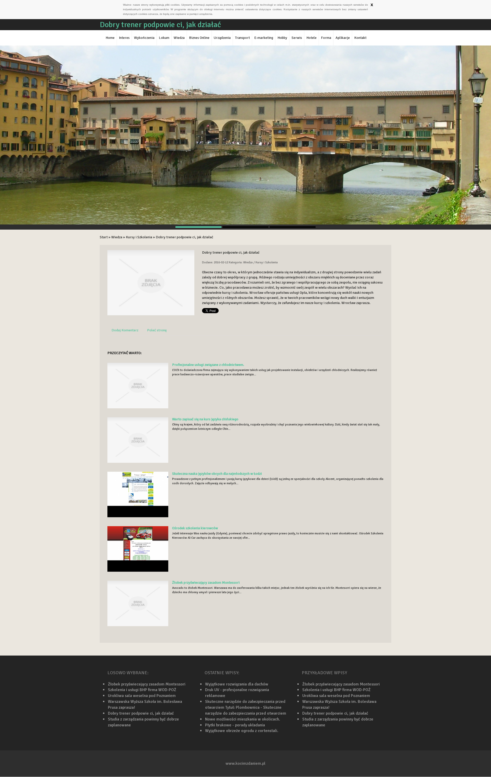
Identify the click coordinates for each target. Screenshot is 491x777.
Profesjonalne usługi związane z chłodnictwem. (208, 365)
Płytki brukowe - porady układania (235, 725)
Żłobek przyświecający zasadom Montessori (206, 582)
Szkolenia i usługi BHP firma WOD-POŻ (142, 689)
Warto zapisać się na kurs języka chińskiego (205, 419)
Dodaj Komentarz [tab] (124, 330)
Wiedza (116, 237)
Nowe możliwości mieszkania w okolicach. (242, 719)
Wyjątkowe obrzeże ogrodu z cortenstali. (241, 730)
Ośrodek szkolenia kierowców (195, 528)
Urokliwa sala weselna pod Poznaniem (142, 695)
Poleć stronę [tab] (157, 330)
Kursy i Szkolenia (139, 237)
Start (104, 237)
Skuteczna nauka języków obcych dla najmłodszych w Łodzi (217, 473)
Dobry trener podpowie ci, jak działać (184, 237)
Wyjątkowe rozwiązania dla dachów (236, 684)
